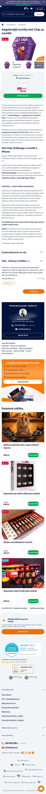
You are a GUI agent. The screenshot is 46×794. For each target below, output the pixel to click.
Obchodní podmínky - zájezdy (13, 720)
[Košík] (31, 8)
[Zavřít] (43, 2)
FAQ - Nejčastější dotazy (11, 699)
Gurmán (28, 351)
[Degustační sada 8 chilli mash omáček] (23, 573)
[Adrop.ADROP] (2, 24)
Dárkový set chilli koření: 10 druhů (18, 542)
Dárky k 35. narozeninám (9, 348)
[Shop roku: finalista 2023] (15, 677)
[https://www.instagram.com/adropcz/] (26, 752)
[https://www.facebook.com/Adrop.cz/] (23, 752)
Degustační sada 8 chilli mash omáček (20, 591)
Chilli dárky (5, 346)
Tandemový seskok (20, 608)
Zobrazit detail (33, 455)
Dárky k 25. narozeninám (18, 346)
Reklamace (6, 712)
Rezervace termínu (9, 703)
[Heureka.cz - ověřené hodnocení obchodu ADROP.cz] (23, 656)
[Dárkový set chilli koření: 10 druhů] (23, 524)
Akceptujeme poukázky (10, 707)
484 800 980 (11, 743)
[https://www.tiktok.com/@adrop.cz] (33, 752)
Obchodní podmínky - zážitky (12, 716)
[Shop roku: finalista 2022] (30, 677)
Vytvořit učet (23, 632)
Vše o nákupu (6, 695)
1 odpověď (7, 283)
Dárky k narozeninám (26, 348)
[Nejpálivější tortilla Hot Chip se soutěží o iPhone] (23, 49)
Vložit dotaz (33, 291)
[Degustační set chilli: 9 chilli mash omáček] (23, 476)
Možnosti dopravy (24, 78)
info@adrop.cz (11, 747)
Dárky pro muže (7, 351)
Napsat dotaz (23, 335)
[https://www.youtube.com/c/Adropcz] (29, 752)
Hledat (39, 14)
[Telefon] (27, 8)
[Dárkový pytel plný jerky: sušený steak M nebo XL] (23, 427)
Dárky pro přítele (18, 351)
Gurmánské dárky (7, 353)
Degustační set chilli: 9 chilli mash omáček (22, 493)
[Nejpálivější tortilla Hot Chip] (7, 65)
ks (24, 83)
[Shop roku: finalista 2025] (23, 669)
